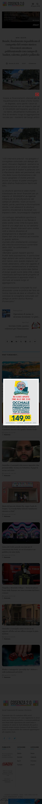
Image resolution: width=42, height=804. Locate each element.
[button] (37, 94)
